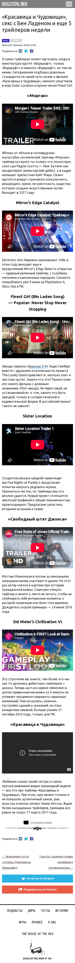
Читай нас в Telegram (40, 878)
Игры (22, 922)
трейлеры (16, 40)
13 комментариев (41, 822)
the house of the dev (37, 934)
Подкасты (14, 911)
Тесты (45, 911)
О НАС (52, 922)
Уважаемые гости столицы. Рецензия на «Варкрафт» (16, 862)
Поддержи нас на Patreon (40, 889)
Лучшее (37, 922)
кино (5, 40)
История (61, 911)
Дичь (31, 911)
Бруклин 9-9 (37, 366)
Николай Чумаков (12, 45)
